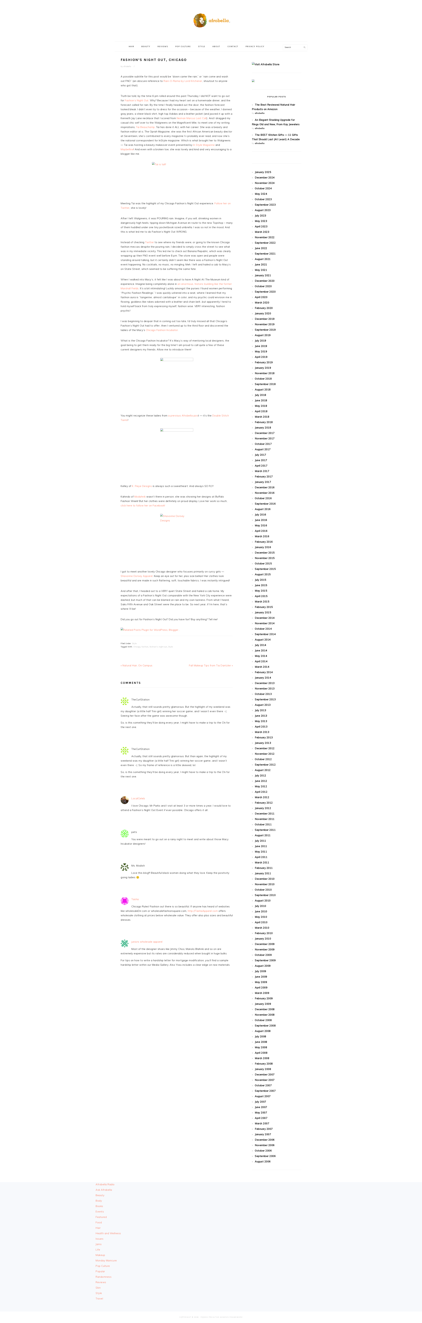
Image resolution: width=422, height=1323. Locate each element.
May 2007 (261, 1112)
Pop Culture (103, 1265)
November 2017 (265, 438)
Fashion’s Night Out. (137, 100)
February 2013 (264, 737)
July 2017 (260, 454)
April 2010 (261, 922)
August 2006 (263, 1161)
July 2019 (260, 340)
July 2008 (260, 1036)
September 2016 (265, 503)
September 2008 (265, 1025)
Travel (99, 1298)
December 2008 (265, 1009)
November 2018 (265, 373)
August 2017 (263, 449)
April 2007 (261, 1118)
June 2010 (261, 911)
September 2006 (265, 1156)
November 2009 (265, 949)
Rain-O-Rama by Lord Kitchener (183, 81)
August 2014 (263, 639)
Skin (98, 1287)
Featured (101, 1217)
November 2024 (265, 183)
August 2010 (263, 900)
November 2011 (265, 819)
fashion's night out (158, 647)
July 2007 (260, 1101)
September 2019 (265, 329)
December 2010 (265, 878)
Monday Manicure (106, 1260)
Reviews (101, 1282)
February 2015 (264, 607)
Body (99, 1200)
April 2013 (261, 726)
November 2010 (265, 884)
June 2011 (261, 846)
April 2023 (261, 226)
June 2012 (261, 780)
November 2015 (265, 558)
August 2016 (263, 509)
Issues (99, 1238)
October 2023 (263, 199)
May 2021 (261, 269)
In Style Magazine (204, 144)
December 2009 (265, 944)
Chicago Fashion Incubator (162, 330)
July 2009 (260, 971)
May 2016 (261, 525)
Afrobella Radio (105, 1184)
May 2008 (261, 1047)
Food (99, 1222)
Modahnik (140, 496)
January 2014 (263, 677)
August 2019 (263, 335)
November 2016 (265, 492)
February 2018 (264, 422)
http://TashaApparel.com (203, 910)
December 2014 (265, 617)
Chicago (137, 647)
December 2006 (265, 1139)
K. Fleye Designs (142, 486)
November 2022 (265, 237)
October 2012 (263, 759)
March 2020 (262, 302)
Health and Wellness (108, 1233)
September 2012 (265, 764)
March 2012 (262, 797)
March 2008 (262, 1058)
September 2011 (265, 829)
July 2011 (260, 840)
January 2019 (263, 367)
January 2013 (263, 742)
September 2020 (265, 291)
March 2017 (262, 471)
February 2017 (264, 476)
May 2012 (261, 786)
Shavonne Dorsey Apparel (137, 576)
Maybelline (127, 149)
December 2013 (265, 683)
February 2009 (264, 998)
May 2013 (261, 721)
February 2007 (264, 1128)
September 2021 (265, 253)
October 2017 (263, 443)
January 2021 (263, 275)
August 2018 (263, 389)
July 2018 (260, 395)
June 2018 (261, 400)
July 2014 (260, 645)
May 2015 (261, 590)
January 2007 (263, 1134)
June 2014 (261, 650)
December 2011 (265, 813)
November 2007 (265, 1079)
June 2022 (261, 248)
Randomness (103, 1276)
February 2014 (264, 672)
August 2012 (263, 770)
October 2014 (263, 628)
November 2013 (265, 688)
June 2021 (261, 264)
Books (99, 1206)
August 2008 (263, 1031)
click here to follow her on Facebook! (143, 505)
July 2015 (260, 579)
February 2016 (264, 541)
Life (98, 1249)
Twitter (150, 242)
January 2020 (263, 313)
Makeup (100, 1255)
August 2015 (263, 574)
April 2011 (261, 857)
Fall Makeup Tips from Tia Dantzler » (211, 665)
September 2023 (265, 204)
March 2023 (262, 231)
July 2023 (260, 215)
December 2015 (265, 552)
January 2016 (263, 547)
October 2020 (263, 286)
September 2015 (265, 568)
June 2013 (261, 715)
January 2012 (263, 808)
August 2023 (263, 210)
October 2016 (263, 498)
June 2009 (261, 976)
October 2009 (263, 954)
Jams (99, 1244)
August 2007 (263, 1096)
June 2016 (261, 520)
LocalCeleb (138, 798)
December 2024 (265, 177)
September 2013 (265, 699)
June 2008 (261, 1041)
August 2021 (263, 259)
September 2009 (265, 960)
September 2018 (265, 384)
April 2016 (261, 530)
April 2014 (261, 661)
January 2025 (263, 172)
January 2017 (263, 482)
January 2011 (263, 873)
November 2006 (265, 1145)
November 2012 (265, 753)
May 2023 (261, 221)
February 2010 (264, 933)
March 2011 (262, 862)
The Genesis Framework (229, 1317)
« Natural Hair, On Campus (136, 665)
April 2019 (261, 356)
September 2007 (265, 1090)
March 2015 (262, 601)
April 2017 (261, 465)
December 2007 (265, 1074)
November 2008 (265, 1014)
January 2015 (263, 612)
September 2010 (265, 895)
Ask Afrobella (104, 1189)
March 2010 (262, 927)
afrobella (260, 113)
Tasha (135, 899)
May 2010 (261, 916)
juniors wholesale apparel (147, 941)
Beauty (100, 1195)
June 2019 (261, 346)
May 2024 (261, 193)
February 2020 (264, 308)
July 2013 (260, 710)
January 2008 (263, 1069)
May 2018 (261, 405)
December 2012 (265, 748)
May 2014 (261, 655)
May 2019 (261, 351)
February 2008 (264, 1063)
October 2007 (263, 1085)
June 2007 (261, 1107)
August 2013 (263, 704)
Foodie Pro (207, 1317)
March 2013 (262, 732)
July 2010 (260, 906)
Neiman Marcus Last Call (191, 118)
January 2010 (263, 938)
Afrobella (211, 20)
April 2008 (261, 1052)
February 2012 (264, 802)
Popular (100, 1271)
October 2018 (263, 378)
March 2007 (262, 1123)
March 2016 (262, 536)
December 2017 (265, 433)
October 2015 (263, 563)
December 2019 (265, 318)
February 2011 (264, 867)
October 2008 (263, 1020)
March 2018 (262, 416)
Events (100, 1211)
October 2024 (263, 188)
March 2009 (262, 993)
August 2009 (263, 965)
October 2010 (263, 889)
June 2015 (261, 585)
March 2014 (262, 666)
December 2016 (265, 487)
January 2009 (263, 1003)
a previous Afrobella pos (183, 415)
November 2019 (265, 324)
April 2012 (261, 791)
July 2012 (260, 775)
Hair (98, 1227)
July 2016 (260, 514)
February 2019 (264, 362)
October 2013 (263, 694)
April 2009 (261, 987)
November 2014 (265, 623)
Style (134, 643)
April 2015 (261, 596)
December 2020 (265, 280)
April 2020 (261, 297)
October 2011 (263, 824)
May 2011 (261, 851)
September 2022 (265, 242)
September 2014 (265, 634)
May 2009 (261, 982)
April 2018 (261, 411)
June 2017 (261, 460)
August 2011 (263, 835)
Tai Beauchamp (145, 127)
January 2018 (263, 427)
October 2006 (263, 1150)
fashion (145, 647)
